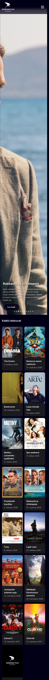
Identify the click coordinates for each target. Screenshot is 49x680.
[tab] (14, 311)
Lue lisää (11, 307)
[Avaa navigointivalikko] (42, 7)
